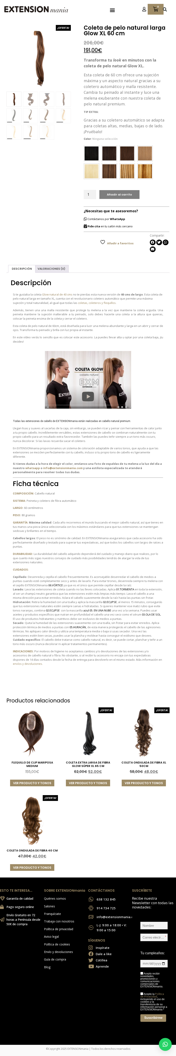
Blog (47, 967)
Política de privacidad (58, 929)
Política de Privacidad (152, 995)
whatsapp (32, 468)
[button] (112, 10)
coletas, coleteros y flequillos (97, 303)
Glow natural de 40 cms (57, 294)
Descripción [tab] (22, 269)
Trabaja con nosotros (59, 921)
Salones (49, 906)
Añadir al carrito (119, 194)
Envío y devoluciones (58, 952)
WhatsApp (117, 219)
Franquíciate (52, 914)
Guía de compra (55, 959)
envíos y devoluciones (27, 664)
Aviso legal (51, 936)
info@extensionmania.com (63, 468)
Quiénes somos (55, 898)
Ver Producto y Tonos (32, 783)
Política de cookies (57, 944)
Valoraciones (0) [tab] (51, 269)
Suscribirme (153, 1017)
